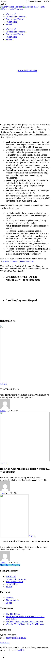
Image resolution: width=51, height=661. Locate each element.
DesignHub (19, 650)
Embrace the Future (14, 34)
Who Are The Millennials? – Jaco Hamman (25, 624)
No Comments (30, 70)
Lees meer (4, 642)
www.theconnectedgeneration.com (18, 261)
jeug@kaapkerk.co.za (16, 638)
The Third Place (13, 614)
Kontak (9, 39)
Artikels (25, 51)
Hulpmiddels (11, 37)
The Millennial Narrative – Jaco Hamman (24, 621)
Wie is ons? (11, 29)
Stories (9, 603)
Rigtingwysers (12, 600)
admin (21, 70)
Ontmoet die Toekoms (16, 31)
